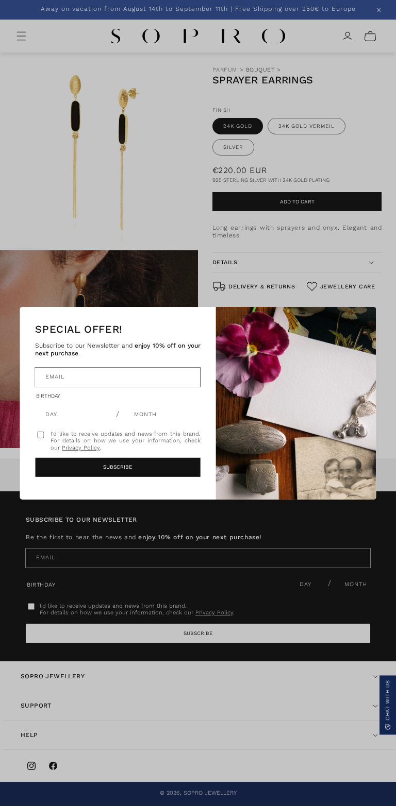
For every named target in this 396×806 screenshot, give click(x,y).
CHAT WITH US (387, 701)
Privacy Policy (81, 447)
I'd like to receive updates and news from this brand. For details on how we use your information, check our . (125, 440)
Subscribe (117, 467)
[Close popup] (357, 325)
